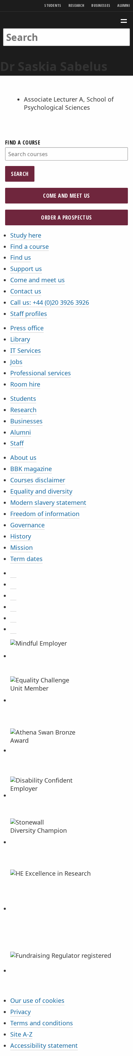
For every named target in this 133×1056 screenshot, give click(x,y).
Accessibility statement (44, 1045)
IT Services (25, 350)
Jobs (16, 362)
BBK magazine (31, 469)
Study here (25, 235)
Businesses (100, 5)
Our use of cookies (37, 1000)
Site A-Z (21, 1034)
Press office (27, 328)
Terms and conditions (41, 1023)
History (20, 536)
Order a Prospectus (66, 217)
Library (20, 339)
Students (52, 5)
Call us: (49, 302)
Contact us (25, 291)
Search (19, 174)
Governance (27, 525)
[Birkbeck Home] (66, 20)
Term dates (26, 559)
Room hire (25, 384)
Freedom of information (44, 514)
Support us (26, 269)
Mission (21, 547)
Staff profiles (28, 314)
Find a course (22, 142)
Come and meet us (66, 195)
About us (23, 457)
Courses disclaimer (37, 480)
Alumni (123, 5)
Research (76, 5)
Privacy (20, 1012)
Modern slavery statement (48, 502)
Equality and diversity (41, 491)
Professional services (40, 373)
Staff (17, 443)
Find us (20, 257)
